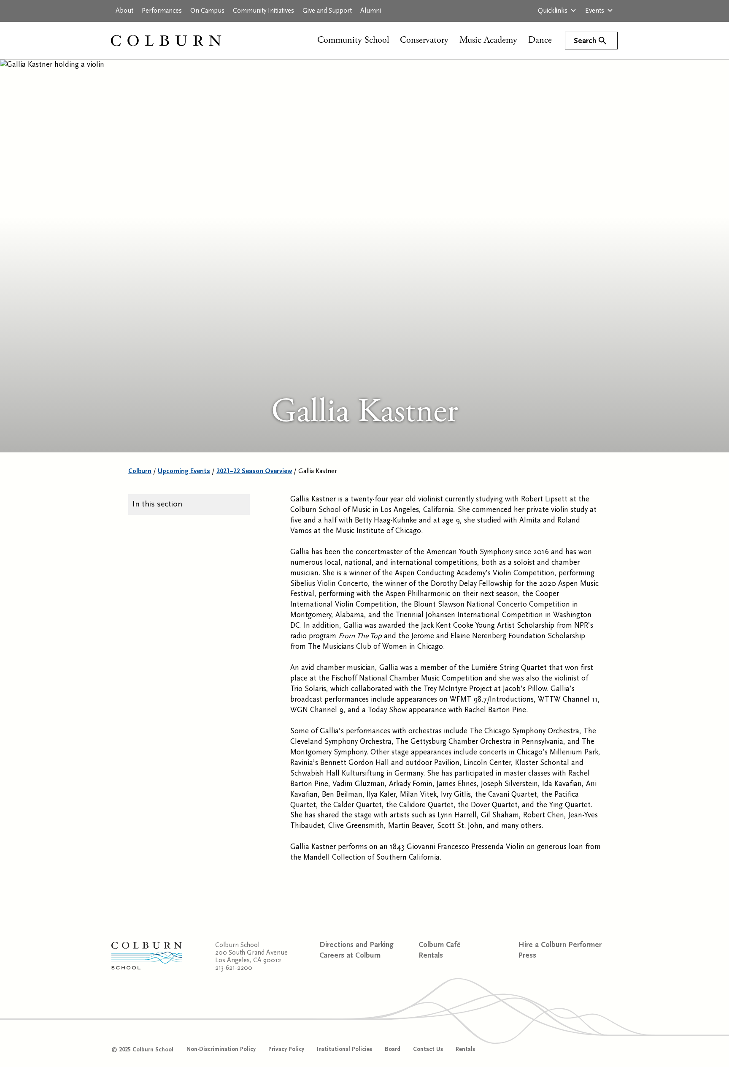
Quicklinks (552, 10)
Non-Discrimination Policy (221, 1049)
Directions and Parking (356, 944)
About (124, 10)
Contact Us (428, 1049)
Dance (540, 40)
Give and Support (327, 10)
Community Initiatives (263, 10)
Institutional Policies (344, 1049)
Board (392, 1049)
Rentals (430, 955)
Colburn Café (439, 944)
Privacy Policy (286, 1049)
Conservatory (424, 40)
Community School (353, 40)
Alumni (370, 10)
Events (594, 10)
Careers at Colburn (350, 955)
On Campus (207, 10)
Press (527, 955)
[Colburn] (174, 40)
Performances (162, 10)
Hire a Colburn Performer (560, 944)
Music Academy (488, 40)
